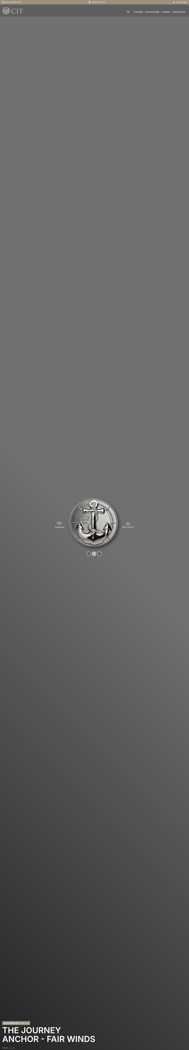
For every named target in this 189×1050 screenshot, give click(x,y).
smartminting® (152, 12)
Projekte (166, 12)
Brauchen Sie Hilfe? (13, 2)
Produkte (138, 12)
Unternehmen (179, 12)
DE (100, 2)
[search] (128, 12)
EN (104, 2)
